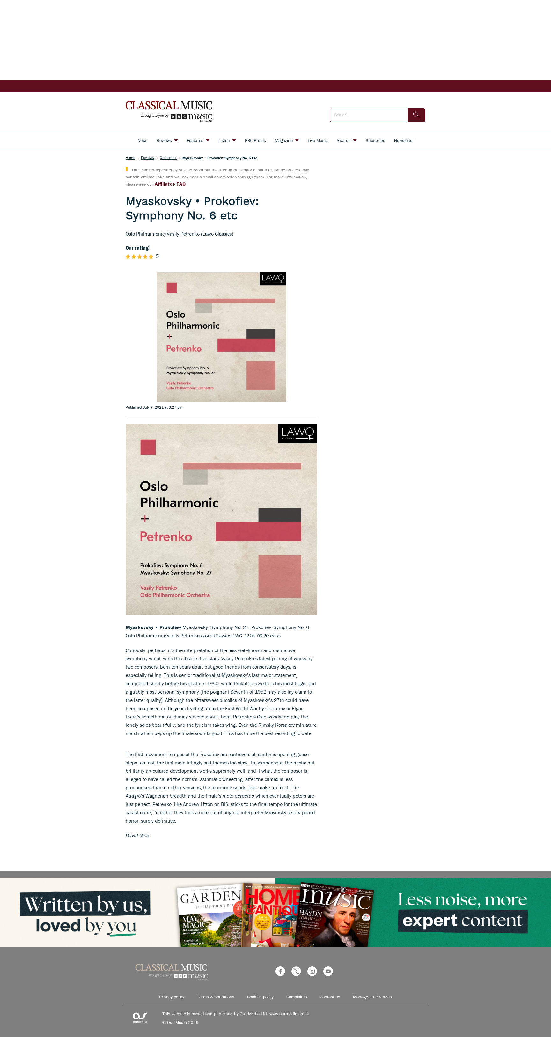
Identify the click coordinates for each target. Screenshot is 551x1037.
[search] (416, 115)
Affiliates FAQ (170, 184)
